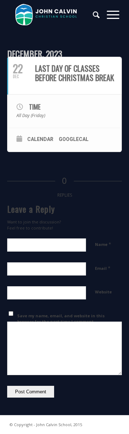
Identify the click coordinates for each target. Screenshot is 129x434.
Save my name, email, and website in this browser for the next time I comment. (61, 318)
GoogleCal (74, 139)
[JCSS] (53, 14)
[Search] (93, 14)
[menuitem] (93, 14)
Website (103, 291)
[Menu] (109, 14)
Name (103, 244)
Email (102, 268)
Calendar (40, 139)
